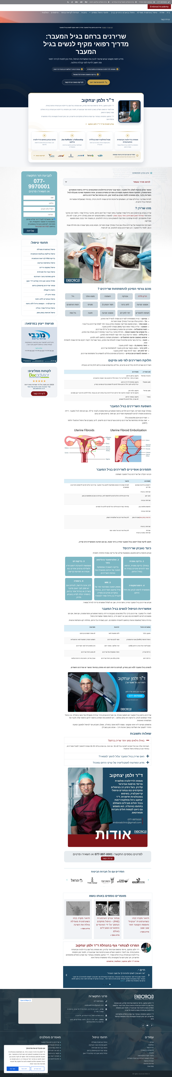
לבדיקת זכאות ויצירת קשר (74, 82)
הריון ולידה (142, 296)
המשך (94, 981)
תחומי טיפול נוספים (100, 12)
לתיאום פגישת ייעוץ (97, 82)
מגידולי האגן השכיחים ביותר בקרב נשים (128, 216)
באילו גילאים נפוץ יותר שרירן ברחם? (126, 740)
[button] (68, 2)
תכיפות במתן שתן (144, 517)
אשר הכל (12, 1069)
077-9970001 (39, 183)
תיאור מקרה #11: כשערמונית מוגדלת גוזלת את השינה (80, 921)
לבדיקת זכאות (40, 156)
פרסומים (54, 12)
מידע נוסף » (144, 932)
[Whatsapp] (143, 1025)
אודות (162, 12)
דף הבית (110, 27)
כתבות (84, 12)
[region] (26, 1059)
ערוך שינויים (37, 1069)
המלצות (45, 12)
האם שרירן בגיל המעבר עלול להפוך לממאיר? (121, 756)
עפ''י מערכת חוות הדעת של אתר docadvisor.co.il (38, 387)
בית (168, 12)
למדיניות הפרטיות (42, 226)
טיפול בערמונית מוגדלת (147, 12)
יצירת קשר (165, 19)
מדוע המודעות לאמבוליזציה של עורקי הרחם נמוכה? (118, 762)
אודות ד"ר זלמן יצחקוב (130, 961)
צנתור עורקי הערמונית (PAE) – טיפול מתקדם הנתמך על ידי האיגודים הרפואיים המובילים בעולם (107, 925)
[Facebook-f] (72, 2)
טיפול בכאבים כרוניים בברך (123, 12)
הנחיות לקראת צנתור (70, 12)
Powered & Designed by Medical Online (35, 1074)
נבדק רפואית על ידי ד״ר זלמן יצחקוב (101, 124)
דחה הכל (24, 1069)
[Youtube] (147, 1025)
